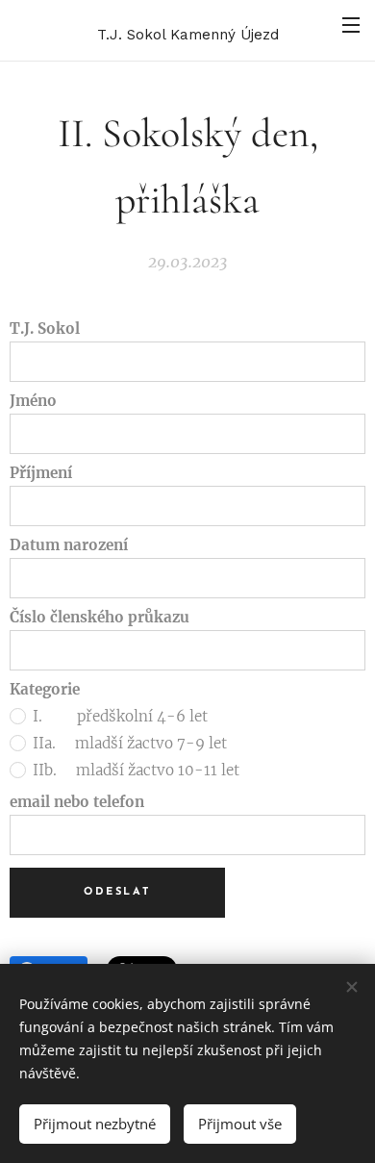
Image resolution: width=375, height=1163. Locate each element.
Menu (351, 24)
